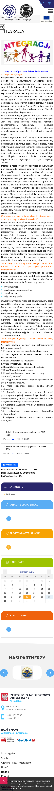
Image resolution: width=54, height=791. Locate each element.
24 (12, 597)
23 (5, 597)
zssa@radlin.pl (42, 3)
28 (42, 597)
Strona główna (9, 753)
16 (5, 593)
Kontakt (5, 776)
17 (12, 593)
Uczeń (4, 767)
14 (42, 589)
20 (34, 593)
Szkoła (4, 758)
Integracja (12, 31)
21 (42, 593)
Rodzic (5, 771)
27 (34, 597)
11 (20, 589)
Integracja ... (26, 20)
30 (5, 601)
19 (27, 593)
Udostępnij (11, 465)
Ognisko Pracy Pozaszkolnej (16, 762)
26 (27, 597)
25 (20, 597)
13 (34, 589)
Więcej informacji (8, 518)
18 (20, 593)
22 (49, 593)
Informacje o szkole (11, 20)
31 (12, 601)
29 (49, 597)
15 (49, 589)
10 (12, 589)
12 (27, 589)
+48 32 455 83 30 (49, 3)
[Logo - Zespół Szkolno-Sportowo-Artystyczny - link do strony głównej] (21, 11)
